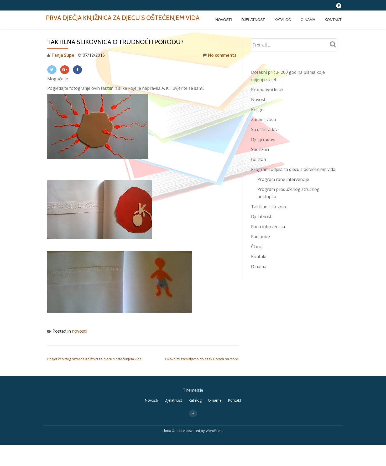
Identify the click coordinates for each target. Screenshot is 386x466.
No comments (222, 55)
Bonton (258, 159)
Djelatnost (253, 20)
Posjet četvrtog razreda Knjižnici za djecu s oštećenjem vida (94, 359)
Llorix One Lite (174, 430)
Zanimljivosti (263, 119)
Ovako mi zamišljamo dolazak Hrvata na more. (202, 359)
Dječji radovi (263, 139)
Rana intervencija (268, 226)
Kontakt (333, 20)
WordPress (214, 430)
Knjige (257, 109)
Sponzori (260, 149)
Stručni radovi (265, 129)
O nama (308, 20)
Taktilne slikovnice (269, 207)
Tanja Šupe (62, 55)
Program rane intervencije (283, 179)
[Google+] (64, 69)
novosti (79, 331)
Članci (257, 246)
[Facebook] (77, 69)
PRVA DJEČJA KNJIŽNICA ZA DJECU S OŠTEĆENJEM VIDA (123, 18)
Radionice (260, 236)
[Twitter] (51, 69)
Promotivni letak (267, 89)
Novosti (223, 20)
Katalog (282, 20)
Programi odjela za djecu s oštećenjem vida (293, 169)
